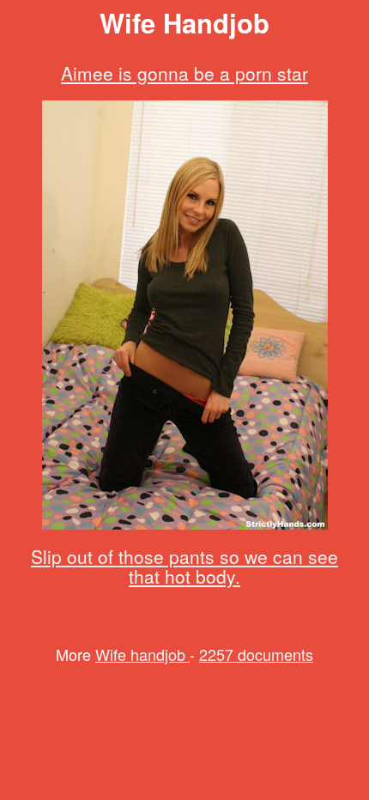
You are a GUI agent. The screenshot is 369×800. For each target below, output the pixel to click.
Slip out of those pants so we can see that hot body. (184, 566)
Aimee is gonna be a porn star (184, 73)
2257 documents (256, 654)
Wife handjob (142, 654)
